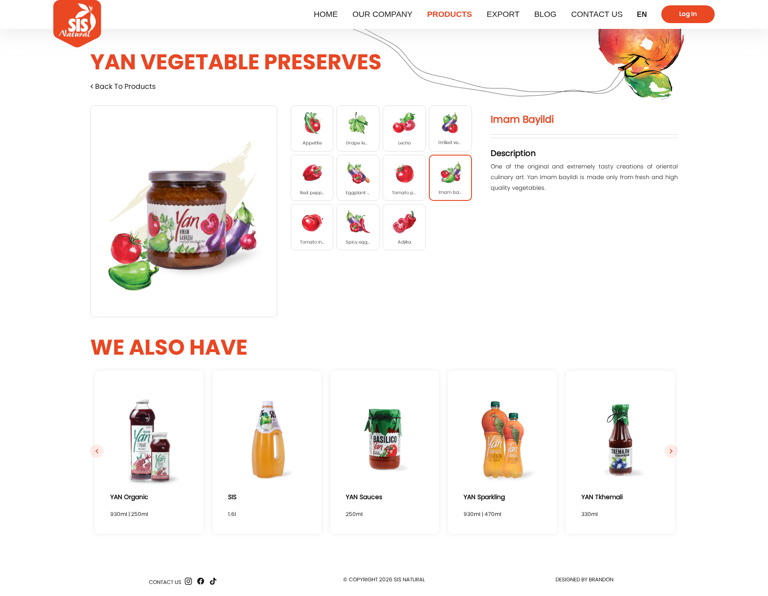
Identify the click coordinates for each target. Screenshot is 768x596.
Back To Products (124, 86)
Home (326, 14)
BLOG (545, 14)
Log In (688, 13)
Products (449, 14)
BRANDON (601, 579)
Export (503, 14)
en (642, 14)
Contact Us (597, 14)
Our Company (382, 14)
